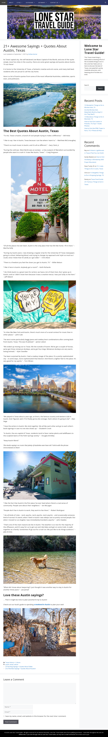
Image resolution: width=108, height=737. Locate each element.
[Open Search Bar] (105, 2)
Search (86, 85)
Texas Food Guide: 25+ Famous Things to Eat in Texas (93, 181)
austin (7, 664)
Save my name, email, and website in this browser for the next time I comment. (35, 716)
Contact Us (54, 2)
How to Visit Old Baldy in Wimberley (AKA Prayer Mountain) (94, 159)
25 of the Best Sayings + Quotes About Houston (20, 669)
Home (4, 2)
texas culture (14, 664)
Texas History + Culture (12, 662)
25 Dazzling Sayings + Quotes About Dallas (18, 667)
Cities (19, 2)
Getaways (41, 2)
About (11, 2)
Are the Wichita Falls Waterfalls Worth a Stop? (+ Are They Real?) (93, 112)
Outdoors (29, 2)
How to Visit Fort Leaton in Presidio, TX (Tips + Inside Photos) (93, 124)
